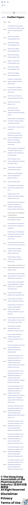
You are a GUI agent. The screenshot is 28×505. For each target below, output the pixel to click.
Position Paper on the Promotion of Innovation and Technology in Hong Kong (16, 226)
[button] (14, 12)
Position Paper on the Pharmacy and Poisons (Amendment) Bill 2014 (16, 188)
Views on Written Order (14, 182)
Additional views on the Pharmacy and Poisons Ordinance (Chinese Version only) (16, 196)
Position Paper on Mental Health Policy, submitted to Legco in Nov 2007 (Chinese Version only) (16, 320)
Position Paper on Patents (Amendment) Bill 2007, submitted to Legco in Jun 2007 (16, 328)
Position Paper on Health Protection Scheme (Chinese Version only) (15, 259)
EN (4, 5)
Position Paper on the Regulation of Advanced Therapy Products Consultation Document (16, 121)
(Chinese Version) (16, 220)
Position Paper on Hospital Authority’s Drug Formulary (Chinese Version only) (14, 251)
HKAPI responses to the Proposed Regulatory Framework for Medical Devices (16, 161)
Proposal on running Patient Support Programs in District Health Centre (15, 81)
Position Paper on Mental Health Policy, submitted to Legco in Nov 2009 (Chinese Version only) (16, 276)
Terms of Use (11, 503)
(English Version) (20, 267)
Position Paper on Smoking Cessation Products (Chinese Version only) (15, 90)
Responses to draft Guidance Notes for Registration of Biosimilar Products (15, 176)
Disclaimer (9, 494)
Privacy (6, 498)
